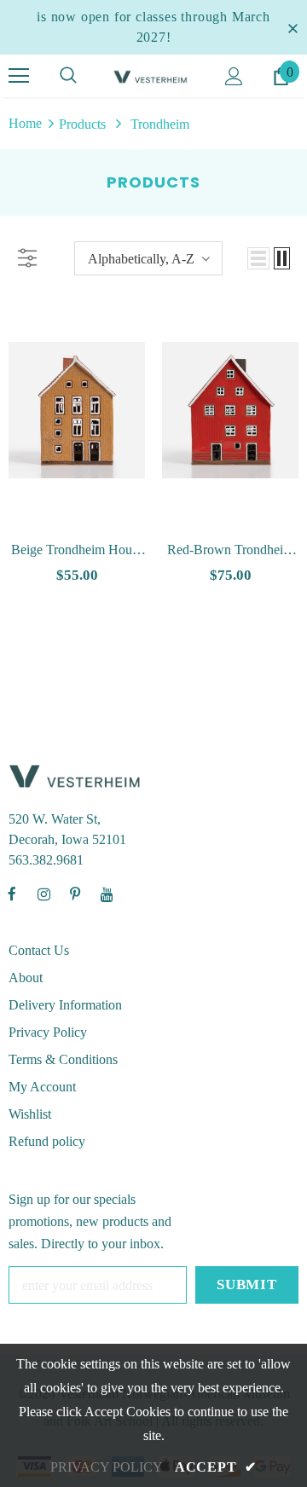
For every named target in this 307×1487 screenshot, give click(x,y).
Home (25, 123)
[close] (292, 27)
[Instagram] (43, 894)
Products (82, 124)
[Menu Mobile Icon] (19, 76)
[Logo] (151, 76)
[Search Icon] (68, 75)
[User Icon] (234, 76)
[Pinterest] (75, 894)
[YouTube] (106, 894)
